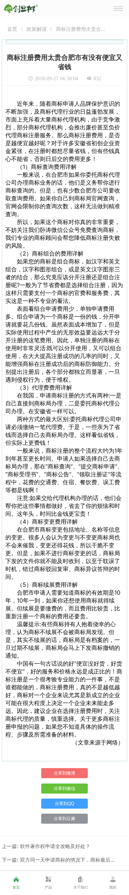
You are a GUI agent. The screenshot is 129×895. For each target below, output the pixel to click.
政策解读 (37, 29)
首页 (12, 29)
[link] (12, 29)
